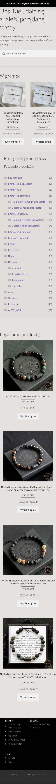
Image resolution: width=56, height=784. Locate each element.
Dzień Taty (13, 249)
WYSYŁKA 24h (15, 310)
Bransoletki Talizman (19, 231)
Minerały (12, 261)
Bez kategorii (15, 177)
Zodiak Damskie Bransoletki (27, 207)
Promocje (13, 304)
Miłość (11, 256)
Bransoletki (14, 189)
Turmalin (17, 286)
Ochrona (12, 298)
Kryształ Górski (20, 274)
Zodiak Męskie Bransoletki (26, 225)
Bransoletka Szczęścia (20, 183)
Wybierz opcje (12, 141)
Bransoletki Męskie (18, 213)
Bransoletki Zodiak (18, 237)
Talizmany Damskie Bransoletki (29, 201)
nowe (11, 292)
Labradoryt (18, 280)
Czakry (11, 243)
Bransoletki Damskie (19, 195)
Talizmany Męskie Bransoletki (28, 219)
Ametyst (16, 268)
